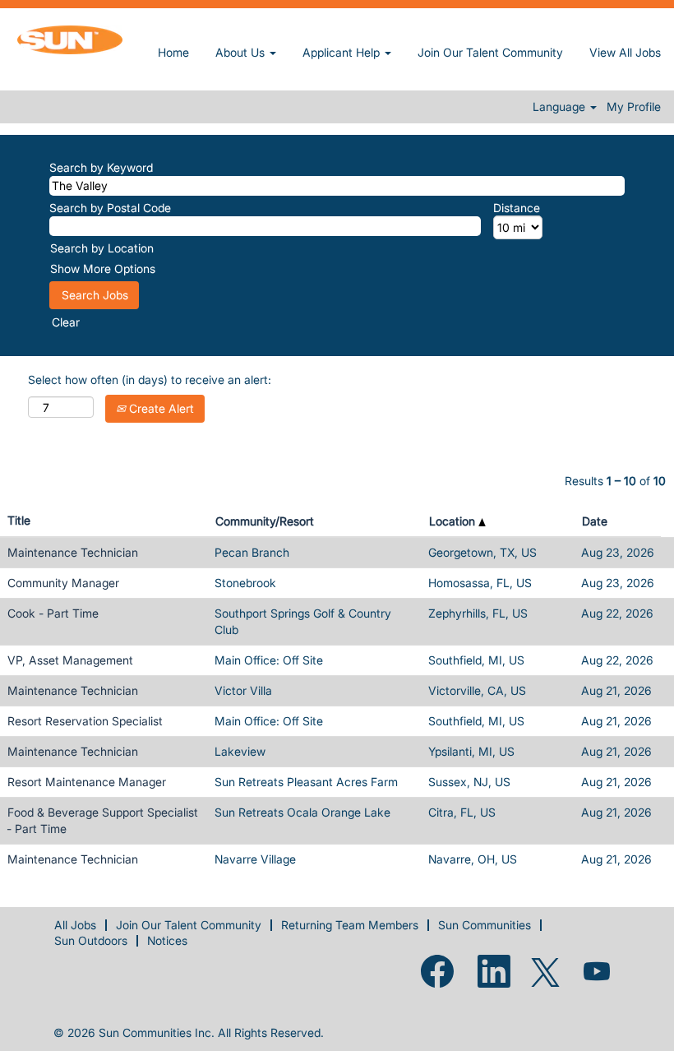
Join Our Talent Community (490, 52)
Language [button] (561, 106)
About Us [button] (241, 52)
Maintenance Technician (72, 552)
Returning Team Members (349, 925)
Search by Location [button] (102, 248)
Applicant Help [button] (342, 52)
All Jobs (75, 925)
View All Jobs (625, 52)
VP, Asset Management (70, 660)
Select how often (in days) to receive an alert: (149, 380)
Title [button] (18, 520)
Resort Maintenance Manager (86, 782)
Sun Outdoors (90, 940)
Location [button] (453, 521)
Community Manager (63, 583)
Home (173, 52)
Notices (167, 940)
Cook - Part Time (53, 613)
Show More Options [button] (102, 268)
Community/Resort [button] (264, 521)
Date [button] (594, 521)
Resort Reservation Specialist (85, 721)
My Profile (634, 106)
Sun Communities (484, 925)
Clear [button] (66, 322)
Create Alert (160, 408)
